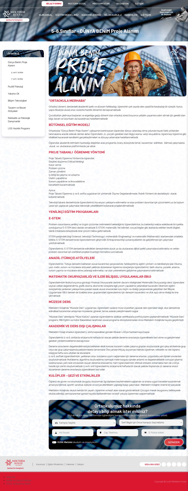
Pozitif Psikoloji (15, 86)
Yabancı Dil (13, 93)
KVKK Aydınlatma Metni (18, 483)
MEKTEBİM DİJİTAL (77, 3)
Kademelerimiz (91, 15)
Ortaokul (92, 35)
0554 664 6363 (152, 464)
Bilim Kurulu (113, 15)
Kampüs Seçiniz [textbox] (67, 423)
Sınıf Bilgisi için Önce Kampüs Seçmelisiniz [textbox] (143, 422)
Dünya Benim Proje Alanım (17, 64)
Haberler (131, 15)
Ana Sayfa (66, 35)
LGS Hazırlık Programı (19, 128)
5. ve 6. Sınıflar (17, 72)
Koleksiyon (122, 3)
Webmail (10, 477)
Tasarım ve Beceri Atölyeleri (17, 109)
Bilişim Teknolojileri (17, 100)
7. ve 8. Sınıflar (17, 79)
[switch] (54, 442)
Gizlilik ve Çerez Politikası (18, 480)
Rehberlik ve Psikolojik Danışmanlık (19, 120)
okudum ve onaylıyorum (77, 442)
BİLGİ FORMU (54, 3)
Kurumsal (46, 15)
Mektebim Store (101, 3)
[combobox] (84, 422)
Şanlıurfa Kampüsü (79, 35)
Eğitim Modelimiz (67, 15)
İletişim (139, 3)
